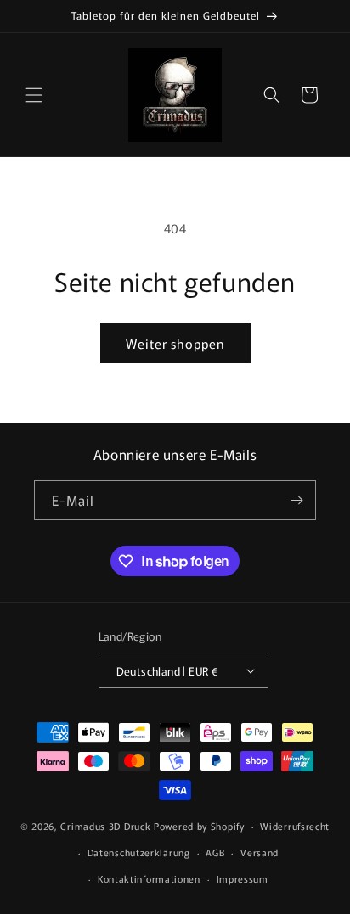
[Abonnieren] (296, 500)
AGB (215, 852)
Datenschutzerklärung (139, 852)
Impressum (242, 878)
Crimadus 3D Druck (107, 826)
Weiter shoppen (175, 343)
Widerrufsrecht (295, 826)
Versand (259, 852)
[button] (34, 95)
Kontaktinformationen (149, 878)
